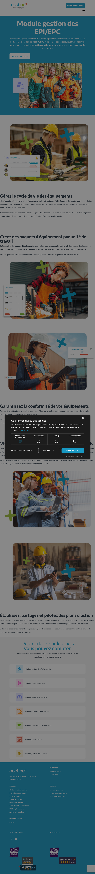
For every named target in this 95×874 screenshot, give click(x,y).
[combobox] (83, 418)
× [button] (86, 418)
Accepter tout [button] (72, 450)
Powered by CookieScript (75, 456)
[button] (21, 450)
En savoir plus (23, 430)
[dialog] (47, 437)
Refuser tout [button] (49, 450)
